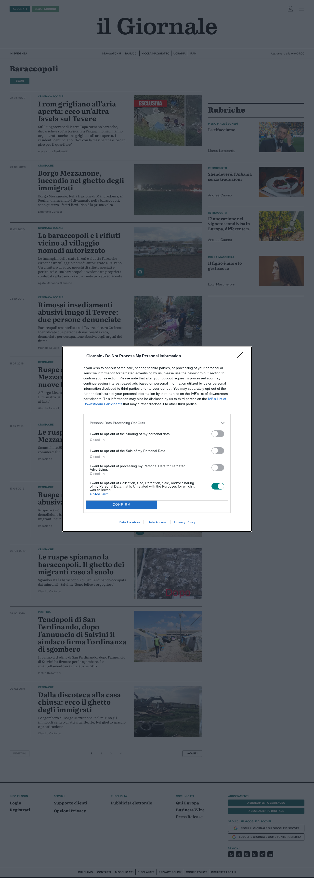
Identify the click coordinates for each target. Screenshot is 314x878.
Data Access (157, 522)
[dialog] (157, 439)
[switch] (217, 433)
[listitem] (157, 423)
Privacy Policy (185, 522)
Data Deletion (129, 522)
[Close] (242, 356)
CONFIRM (122, 504)
